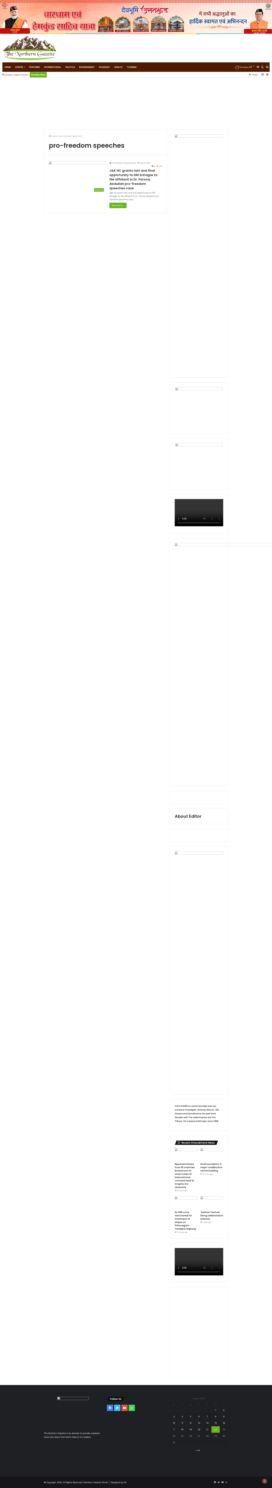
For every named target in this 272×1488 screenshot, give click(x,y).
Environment (87, 67)
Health (118, 67)
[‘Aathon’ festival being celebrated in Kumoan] (211, 1202)
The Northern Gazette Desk (124, 163)
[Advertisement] (136, 101)
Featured (34, 67)
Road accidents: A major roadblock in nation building (211, 1167)
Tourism (131, 67)
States (19, 67)
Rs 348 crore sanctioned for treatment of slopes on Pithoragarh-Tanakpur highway (185, 1220)
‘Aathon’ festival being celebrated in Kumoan (211, 1215)
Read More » (118, 205)
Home (8, 67)
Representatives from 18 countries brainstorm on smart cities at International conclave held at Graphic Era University (185, 1175)
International (52, 67)
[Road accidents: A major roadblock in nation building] (211, 1154)
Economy (104, 67)
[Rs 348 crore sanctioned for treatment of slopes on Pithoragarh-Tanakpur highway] (186, 1202)
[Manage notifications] (264, 1481)
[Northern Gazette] (29, 48)
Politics (70, 67)
